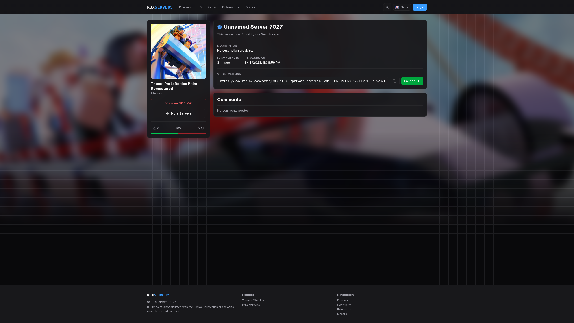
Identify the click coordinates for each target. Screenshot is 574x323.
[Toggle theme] (387, 7)
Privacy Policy (251, 305)
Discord (251, 7)
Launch (409, 81)
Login (419, 7)
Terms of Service (253, 300)
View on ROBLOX (178, 103)
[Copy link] (395, 81)
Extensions (230, 7)
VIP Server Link (229, 74)
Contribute (207, 7)
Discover (186, 7)
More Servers (181, 113)
